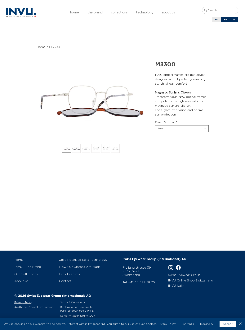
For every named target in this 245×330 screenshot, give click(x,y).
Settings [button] (188, 323)
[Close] (240, 324)
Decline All (207, 323)
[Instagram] (171, 267)
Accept (228, 323)
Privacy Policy (167, 323)
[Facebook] (178, 267)
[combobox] (182, 128)
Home (41, 47)
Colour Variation (166, 122)
